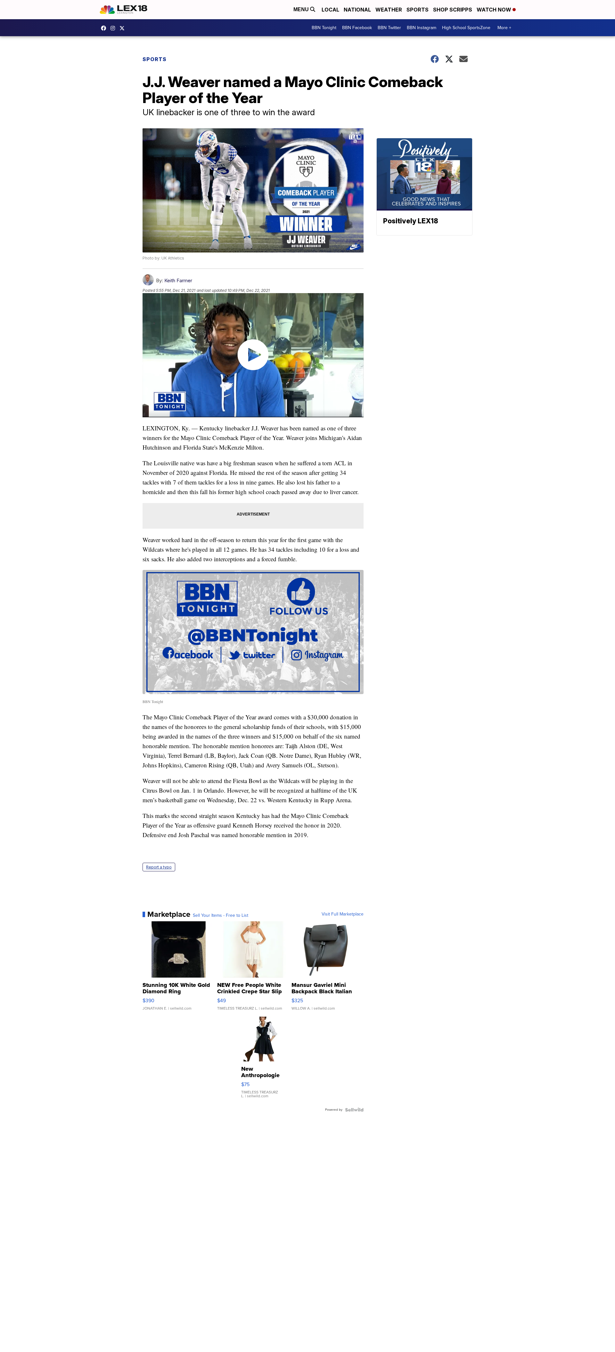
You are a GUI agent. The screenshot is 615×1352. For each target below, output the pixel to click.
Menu (301, 9)
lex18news (123, 28)
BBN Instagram (421, 27)
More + (504, 27)
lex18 (105, 28)
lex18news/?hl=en (114, 28)
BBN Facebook (357, 27)
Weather (388, 9)
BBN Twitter (389, 27)
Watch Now (494, 9)
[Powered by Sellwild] (354, 1110)
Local (330, 9)
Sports (417, 9)
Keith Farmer (178, 280)
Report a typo (159, 867)
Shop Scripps (452, 9)
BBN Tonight (324, 27)
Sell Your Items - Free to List (220, 915)
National (357, 9)
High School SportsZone (466, 27)
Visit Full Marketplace (343, 914)
